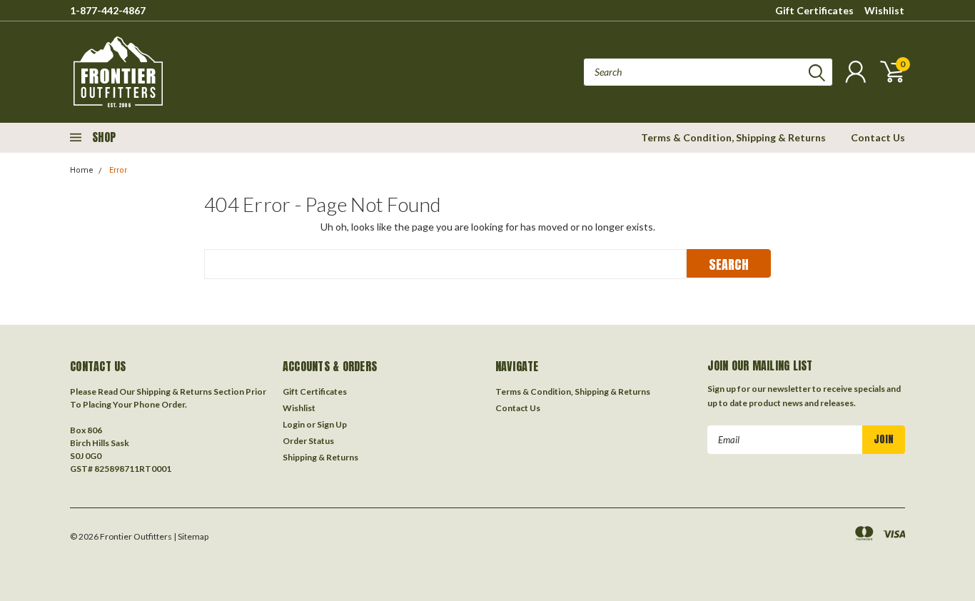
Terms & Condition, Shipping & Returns (733, 137)
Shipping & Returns (320, 457)
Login (294, 424)
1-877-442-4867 (108, 10)
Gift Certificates (814, 10)
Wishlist (884, 10)
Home (82, 170)
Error (118, 170)
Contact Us (878, 137)
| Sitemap (190, 536)
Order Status (308, 440)
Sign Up (332, 424)
